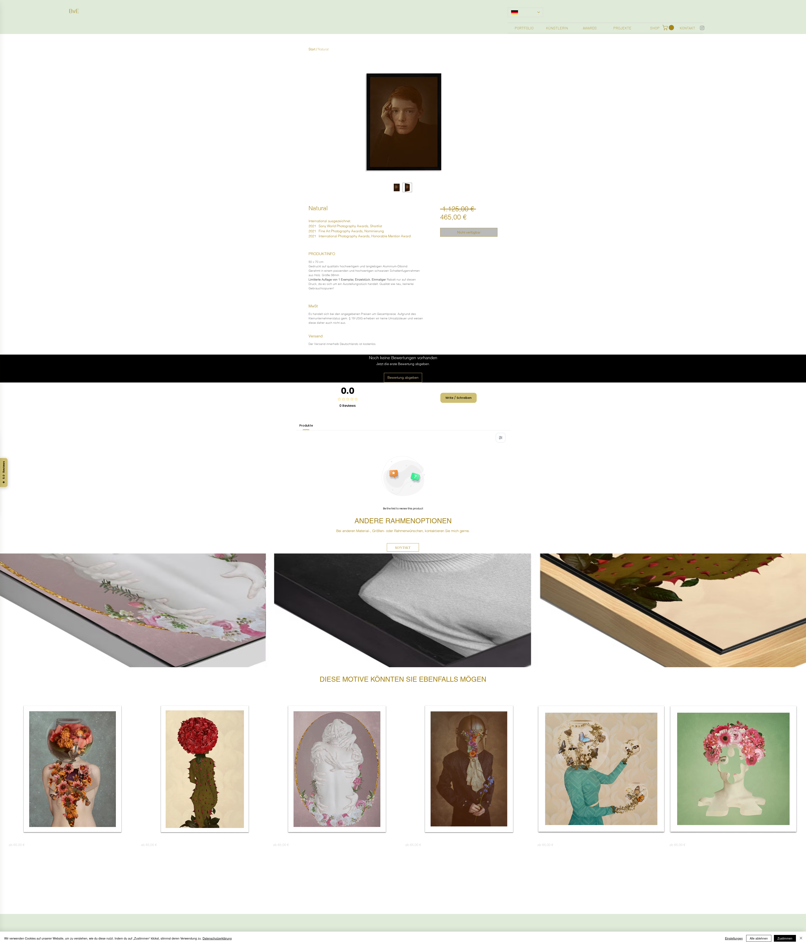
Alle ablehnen (759, 938)
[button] (668, 27)
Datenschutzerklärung (217, 938)
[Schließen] (800, 938)
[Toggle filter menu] (500, 437)
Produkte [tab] (306, 425)
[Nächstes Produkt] (803, 769)
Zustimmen (784, 938)
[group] (403, 776)
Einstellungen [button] (734, 938)
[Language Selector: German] (525, 12)
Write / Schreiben (458, 398)
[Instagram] (702, 28)
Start (312, 49)
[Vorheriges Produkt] (2, 769)
